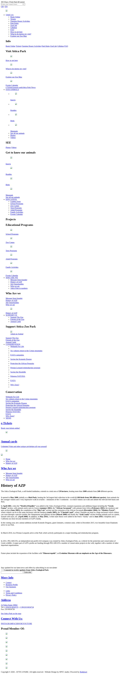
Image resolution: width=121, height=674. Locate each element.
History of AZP (16, 282)
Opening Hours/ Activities (20, 21)
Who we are (14, 286)
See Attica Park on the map (11, 614)
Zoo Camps (14, 206)
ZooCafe (13, 25)
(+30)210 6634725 (11, 607)
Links (8, 591)
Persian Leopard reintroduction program (25, 368)
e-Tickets (9, 87)
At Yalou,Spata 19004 (9, 605)
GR (2, 7)
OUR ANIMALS (12, 90)
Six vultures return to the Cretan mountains (26, 351)
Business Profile (12, 585)
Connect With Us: (12, 618)
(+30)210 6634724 (27, 607)
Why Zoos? (14, 385)
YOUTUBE (27, 624)
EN (6, 7)
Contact (8, 583)
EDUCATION (11, 199)
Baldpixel (83, 672)
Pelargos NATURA (17, 376)
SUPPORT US (11, 315)
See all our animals (17, 133)
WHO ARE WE (12, 278)
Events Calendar (16, 214)
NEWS (8, 418)
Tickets (13, 19)
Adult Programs (16, 210)
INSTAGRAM (6, 624)
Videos (13, 138)
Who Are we (10, 461)
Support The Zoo (16, 317)
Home (8, 459)
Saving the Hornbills (18, 372)
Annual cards (17, 87)
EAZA (13, 381)
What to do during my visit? (20, 34)
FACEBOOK (17, 624)
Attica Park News (29, 87)
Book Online (15, 17)
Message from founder (18, 280)
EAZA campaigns (17, 355)
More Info (7, 577)
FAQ (12, 30)
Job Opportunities (17, 284)
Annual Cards (15, 322)
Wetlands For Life (17, 346)
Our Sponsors (11, 587)
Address (6, 600)
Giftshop (13, 28)
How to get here (16, 32)
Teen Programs (16, 208)
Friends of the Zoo (17, 319)
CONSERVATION (13, 344)
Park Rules (14, 23)
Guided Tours (15, 202)
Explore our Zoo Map (18, 36)
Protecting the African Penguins (22, 363)
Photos (12, 135)
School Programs (16, 204)
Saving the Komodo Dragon (21, 359)
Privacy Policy (11, 595)
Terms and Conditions (14, 593)
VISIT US (9, 15)
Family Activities (16, 212)
